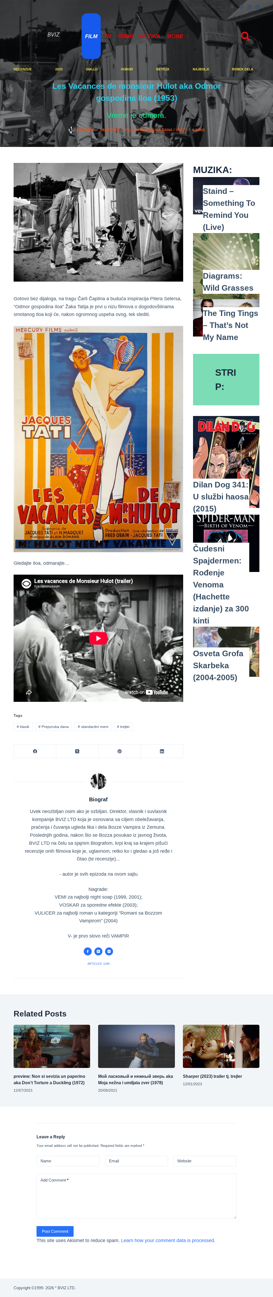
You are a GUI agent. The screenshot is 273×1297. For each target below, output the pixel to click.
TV (107, 36)
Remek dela (242, 69)
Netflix (162, 69)
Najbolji (201, 69)
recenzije (23, 69)
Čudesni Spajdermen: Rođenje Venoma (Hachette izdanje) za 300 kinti (221, 584)
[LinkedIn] (162, 751)
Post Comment (55, 1231)
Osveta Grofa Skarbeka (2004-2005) (218, 665)
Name (46, 1161)
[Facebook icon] (88, 951)
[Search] (245, 36)
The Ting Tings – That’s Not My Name (230, 325)
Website (184, 1161)
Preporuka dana (155, 130)
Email (114, 1161)
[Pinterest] (120, 751)
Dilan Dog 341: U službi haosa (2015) (221, 496)
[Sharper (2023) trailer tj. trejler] (221, 1046)
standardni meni (93, 726)
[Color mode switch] (232, 7)
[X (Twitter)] (249, 7)
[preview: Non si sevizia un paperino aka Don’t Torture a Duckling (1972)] (52, 1046)
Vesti (181, 130)
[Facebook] (241, 7)
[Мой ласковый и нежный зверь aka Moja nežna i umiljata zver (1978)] (136, 1046)
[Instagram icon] (109, 951)
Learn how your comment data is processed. (168, 1240)
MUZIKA (150, 36)
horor (127, 69)
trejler (123, 726)
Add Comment (55, 1180)
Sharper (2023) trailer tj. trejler (212, 1076)
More (175, 36)
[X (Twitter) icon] (98, 951)
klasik (23, 726)
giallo (92, 69)
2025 (59, 69)
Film (91, 36)
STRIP (125, 36)
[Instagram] (257, 7)
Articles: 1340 (98, 963)
